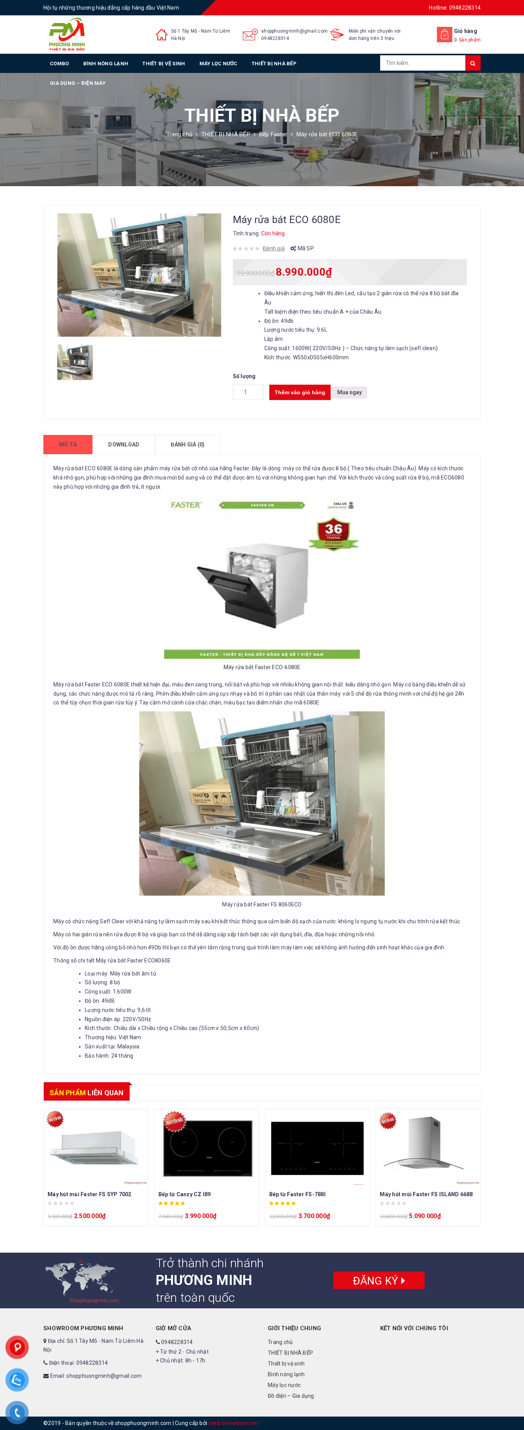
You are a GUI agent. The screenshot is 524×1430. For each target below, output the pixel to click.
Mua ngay (349, 392)
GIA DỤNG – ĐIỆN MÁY (77, 83)
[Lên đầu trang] (510, 1407)
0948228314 (275, 38)
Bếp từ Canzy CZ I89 (184, 1194)
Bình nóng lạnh (106, 63)
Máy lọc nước (218, 63)
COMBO (59, 63)
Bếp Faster (273, 134)
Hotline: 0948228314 (455, 8)
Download (123, 444)
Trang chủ (179, 134)
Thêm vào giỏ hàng (300, 392)
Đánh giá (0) (187, 444)
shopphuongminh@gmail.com (294, 31)
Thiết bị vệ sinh (163, 63)
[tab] (67, 444)
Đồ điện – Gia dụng (291, 1396)
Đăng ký (377, 1281)
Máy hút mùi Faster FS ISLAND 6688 (426, 1194)
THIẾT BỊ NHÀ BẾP (274, 63)
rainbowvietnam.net (233, 1423)
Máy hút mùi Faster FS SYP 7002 (90, 1194)
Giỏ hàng (465, 31)
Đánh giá (274, 248)
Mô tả (68, 444)
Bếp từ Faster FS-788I (297, 1194)
